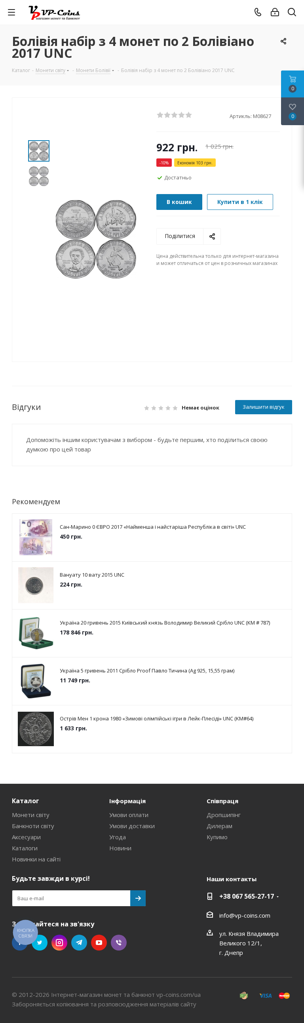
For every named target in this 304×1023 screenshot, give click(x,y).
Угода (117, 837)
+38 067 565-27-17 (246, 896)
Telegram (79, 943)
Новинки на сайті (36, 859)
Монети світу (30, 815)
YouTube (99, 943)
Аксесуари (26, 837)
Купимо (217, 837)
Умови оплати (128, 815)
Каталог (25, 800)
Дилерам (219, 826)
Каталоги (25, 848)
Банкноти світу (33, 826)
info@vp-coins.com (244, 915)
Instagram (59, 943)
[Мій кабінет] (275, 12)
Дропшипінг (224, 815)
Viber (119, 943)
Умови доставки (132, 826)
